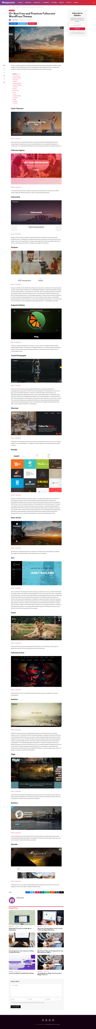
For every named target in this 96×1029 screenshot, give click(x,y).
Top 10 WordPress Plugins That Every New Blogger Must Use (49, 974)
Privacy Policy (77, 33)
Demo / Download (15, 138)
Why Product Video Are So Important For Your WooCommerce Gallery (50, 951)
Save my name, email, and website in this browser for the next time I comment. (28, 1002)
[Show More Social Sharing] (38, 23)
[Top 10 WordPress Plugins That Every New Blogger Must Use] (50, 962)
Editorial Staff (15, 19)
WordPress (11, 10)
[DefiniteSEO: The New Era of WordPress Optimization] (22, 917)
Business (20, 2)
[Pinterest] (4, 79)
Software (54, 2)
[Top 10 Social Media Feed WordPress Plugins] (22, 962)
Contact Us (58, 1024)
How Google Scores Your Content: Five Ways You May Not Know (21, 951)
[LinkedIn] (4, 75)
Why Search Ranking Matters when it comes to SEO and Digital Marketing (50, 929)
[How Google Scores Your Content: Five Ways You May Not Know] (22, 940)
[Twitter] (4, 72)
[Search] (93, 2)
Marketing (28, 2)
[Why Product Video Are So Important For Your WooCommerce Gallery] (50, 940)
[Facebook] (4, 69)
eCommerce (46, 2)
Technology (36, 2)
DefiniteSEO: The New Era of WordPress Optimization (20, 929)
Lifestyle (68, 2)
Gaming (76, 2)
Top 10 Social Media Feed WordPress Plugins (21, 973)
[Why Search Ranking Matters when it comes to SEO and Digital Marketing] (50, 917)
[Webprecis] (8, 2)
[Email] (4, 82)
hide (18, 74)
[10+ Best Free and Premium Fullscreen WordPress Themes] (36, 44)
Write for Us (53, 1024)
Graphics (61, 2)
